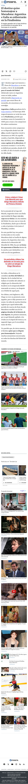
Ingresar (21, 1)
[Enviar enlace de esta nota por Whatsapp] (10, 71)
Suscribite (8, 185)
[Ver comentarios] (26, 6)
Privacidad (23, 769)
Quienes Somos (10, 769)
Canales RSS (3, 769)
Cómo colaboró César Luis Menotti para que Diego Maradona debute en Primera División (14, 200)
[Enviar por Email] (14, 71)
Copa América (6, 112)
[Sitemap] (24, 764)
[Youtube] (12, 764)
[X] (8, 764)
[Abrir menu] (2, 2)
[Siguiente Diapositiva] (26, 474)
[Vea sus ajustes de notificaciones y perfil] (25, 1)
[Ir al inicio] (10, 2)
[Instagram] (16, 764)
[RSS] (20, 764)
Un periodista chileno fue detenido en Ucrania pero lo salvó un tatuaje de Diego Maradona (14, 262)
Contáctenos (18, 769)
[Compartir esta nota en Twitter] (6, 71)
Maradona (15, 85)
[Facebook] (4, 764)
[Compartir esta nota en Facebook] (2, 71)
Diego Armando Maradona (7, 457)
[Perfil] (14, 760)
